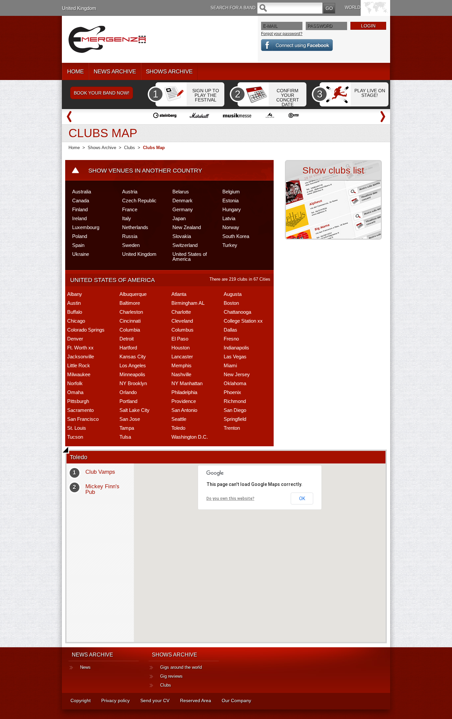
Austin (74, 303)
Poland (79, 236)
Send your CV (154, 700)
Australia (81, 191)
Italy (126, 218)
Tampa (126, 428)
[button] (264, 554)
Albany (74, 294)
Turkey (229, 245)
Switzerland (185, 245)
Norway (230, 227)
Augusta (233, 294)
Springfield (235, 419)
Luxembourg (85, 227)
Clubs (129, 147)
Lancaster (182, 356)
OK (302, 498)
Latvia (228, 218)
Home (74, 147)
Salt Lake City (134, 410)
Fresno (231, 338)
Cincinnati (130, 321)
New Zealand (186, 227)
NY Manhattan (187, 383)
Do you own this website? (230, 498)
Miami (230, 365)
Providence (183, 401)
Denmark (182, 200)
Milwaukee (78, 374)
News (85, 667)
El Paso (179, 338)
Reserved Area (195, 700)
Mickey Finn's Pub (102, 489)
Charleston (131, 312)
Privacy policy (115, 700)
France (129, 209)
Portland (128, 401)
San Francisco (83, 419)
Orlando (128, 392)
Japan (179, 218)
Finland (80, 209)
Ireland (79, 218)
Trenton (232, 428)
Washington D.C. (189, 437)
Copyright (80, 700)
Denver (75, 338)
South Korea (235, 236)
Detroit (126, 338)
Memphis (181, 365)
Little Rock (78, 365)
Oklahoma (235, 383)
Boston (231, 303)
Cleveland (182, 321)
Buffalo (74, 312)
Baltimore (129, 303)
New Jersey (237, 374)
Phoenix (232, 392)
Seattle (178, 419)
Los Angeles (132, 365)
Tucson (75, 437)
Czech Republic (139, 200)
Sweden (131, 245)
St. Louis (76, 428)
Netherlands (135, 227)
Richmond (235, 401)
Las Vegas (235, 356)
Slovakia (181, 236)
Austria (129, 191)
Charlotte (181, 312)
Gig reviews (171, 676)
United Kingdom (79, 8)
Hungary (231, 209)
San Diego (235, 410)
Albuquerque (133, 294)
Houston (180, 347)
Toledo (178, 428)
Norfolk (75, 383)
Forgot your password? (281, 33)
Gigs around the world (181, 667)
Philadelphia (184, 392)
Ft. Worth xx (80, 347)
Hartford (128, 347)
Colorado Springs (86, 330)
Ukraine (80, 254)
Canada (80, 200)
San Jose (129, 419)
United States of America (189, 256)
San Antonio (184, 410)
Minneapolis (132, 374)
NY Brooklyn (133, 383)
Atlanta (178, 294)
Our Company (236, 700)
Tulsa (125, 437)
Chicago (76, 321)
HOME (75, 71)
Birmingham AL (187, 303)
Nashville (181, 374)
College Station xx (243, 321)
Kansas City (132, 356)
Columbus (182, 330)
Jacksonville (80, 356)
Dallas (230, 330)
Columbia (129, 330)
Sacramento (80, 410)
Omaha (75, 392)
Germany (182, 209)
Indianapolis (236, 347)
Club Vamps (100, 472)
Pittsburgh (78, 401)
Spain (78, 245)
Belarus (180, 191)
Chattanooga (237, 312)
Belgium (231, 191)
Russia (129, 236)
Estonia (230, 200)
